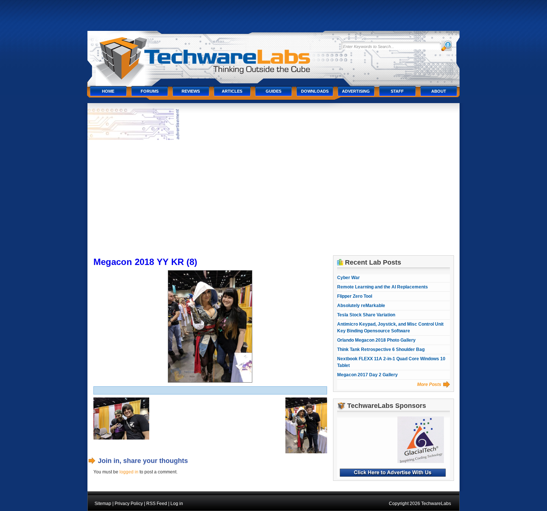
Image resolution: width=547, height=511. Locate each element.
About (438, 91)
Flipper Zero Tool (354, 296)
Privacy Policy (129, 503)
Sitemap (103, 503)
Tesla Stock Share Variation (366, 314)
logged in (128, 472)
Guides (273, 91)
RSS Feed (156, 503)
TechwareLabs (212, 55)
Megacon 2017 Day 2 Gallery (367, 374)
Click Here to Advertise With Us (393, 473)
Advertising (356, 91)
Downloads (315, 91)
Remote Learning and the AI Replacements (382, 287)
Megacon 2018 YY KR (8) (145, 262)
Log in (176, 503)
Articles (232, 91)
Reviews (191, 91)
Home (108, 91)
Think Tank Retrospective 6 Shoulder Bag (381, 349)
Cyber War (348, 277)
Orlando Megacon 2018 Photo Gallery (376, 340)
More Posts (429, 384)
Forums (150, 91)
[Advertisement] (273, 198)
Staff (397, 91)
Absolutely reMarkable (361, 305)
